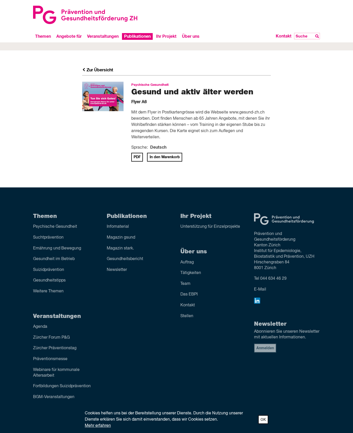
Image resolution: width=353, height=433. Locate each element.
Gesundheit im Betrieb (54, 259)
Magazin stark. (120, 248)
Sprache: (139, 148)
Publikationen (137, 36)
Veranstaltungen (103, 36)
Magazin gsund (121, 238)
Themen (43, 36)
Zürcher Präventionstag (54, 348)
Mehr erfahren (98, 426)
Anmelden (265, 348)
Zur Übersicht (99, 70)
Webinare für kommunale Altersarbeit (56, 373)
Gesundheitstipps (49, 280)
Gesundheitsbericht (125, 259)
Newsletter (117, 270)
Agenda (40, 327)
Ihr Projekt (166, 36)
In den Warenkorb (165, 157)
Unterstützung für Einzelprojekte (210, 227)
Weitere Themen (48, 291)
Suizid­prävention (48, 270)
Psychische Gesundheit (55, 227)
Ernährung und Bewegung (57, 248)
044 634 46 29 (273, 279)
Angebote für (69, 36)
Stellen (186, 316)
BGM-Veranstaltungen (53, 397)
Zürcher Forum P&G (51, 338)
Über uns (190, 36)
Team (185, 284)
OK (263, 420)
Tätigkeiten (190, 273)
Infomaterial (118, 227)
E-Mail (260, 289)
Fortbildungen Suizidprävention (62, 386)
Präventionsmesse (50, 359)
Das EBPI (189, 294)
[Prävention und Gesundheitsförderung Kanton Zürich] (103, 15)
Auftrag (187, 262)
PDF (137, 157)
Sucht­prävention (48, 238)
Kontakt (283, 36)
